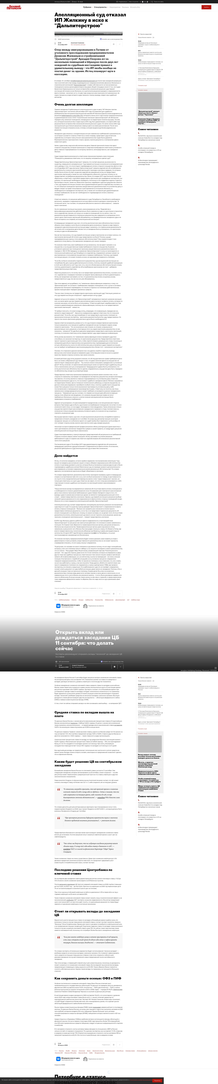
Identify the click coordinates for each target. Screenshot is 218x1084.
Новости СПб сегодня (70, 1053)
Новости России (82, 1053)
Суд (128, 600)
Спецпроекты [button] (100, 7)
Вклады (68, 1051)
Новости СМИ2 (59, 612)
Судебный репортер (64, 600)
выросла (74, 723)
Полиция (81, 600)
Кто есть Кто (135, 7)
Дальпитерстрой (80, 85)
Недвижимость (109, 600)
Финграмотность (99, 1053)
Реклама (125, 7)
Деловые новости (153, 1051)
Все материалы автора (78, 44)
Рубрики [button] (87, 7)
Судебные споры (135, 600)
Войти (206, 7)
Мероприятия (114, 7)
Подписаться (123, 1)
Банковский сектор (98, 1051)
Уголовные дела (99, 600)
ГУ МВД (94, 533)
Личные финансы (141, 1051)
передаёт (66, 849)
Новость (74, 600)
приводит (101, 797)
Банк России (120, 1051)
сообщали (70, 900)
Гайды (91, 1053)
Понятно (157, 1080)
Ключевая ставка (130, 1051)
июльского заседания (67, 884)
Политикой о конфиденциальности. (141, 1080)
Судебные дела (89, 600)
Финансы (74, 1051)
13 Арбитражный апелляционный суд (84, 81)
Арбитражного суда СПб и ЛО (72, 115)
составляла (118, 725)
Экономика (82, 1051)
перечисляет (117, 989)
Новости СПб (59, 1053)
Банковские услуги (110, 1051)
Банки (88, 1051)
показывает (97, 1007)
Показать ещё (142, 85)
